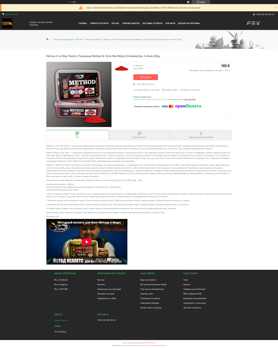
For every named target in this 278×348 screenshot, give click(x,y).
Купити (147, 77)
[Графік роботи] (253, 23)
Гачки (185, 279)
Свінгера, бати (146, 293)
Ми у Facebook (60, 279)
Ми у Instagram (61, 284)
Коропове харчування (64, 39)
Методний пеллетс (93, 39)
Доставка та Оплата (152, 23)
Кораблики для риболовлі (194, 298)
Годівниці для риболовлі (194, 289)
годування (51, 158)
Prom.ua (152, 343)
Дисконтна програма (189, 23)
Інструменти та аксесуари (194, 303)
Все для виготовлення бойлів (153, 284)
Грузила (186, 284)
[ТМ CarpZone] (15, 23)
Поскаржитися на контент (133, 345)
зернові (89, 180)
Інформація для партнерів (109, 289)
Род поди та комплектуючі (152, 289)
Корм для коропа (148, 279)
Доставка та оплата (105, 293)
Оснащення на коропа (150, 298)
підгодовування (163, 165)
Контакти (170, 23)
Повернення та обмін (106, 298)
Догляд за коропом (192, 307)
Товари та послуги (99, 23)
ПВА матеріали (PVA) (192, 293)
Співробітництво (131, 23)
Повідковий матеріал (149, 303)
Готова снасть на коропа (151, 307)
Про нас (115, 23)
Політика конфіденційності (156, 345)
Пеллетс (79, 39)
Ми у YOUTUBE (61, 289)
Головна (82, 23)
